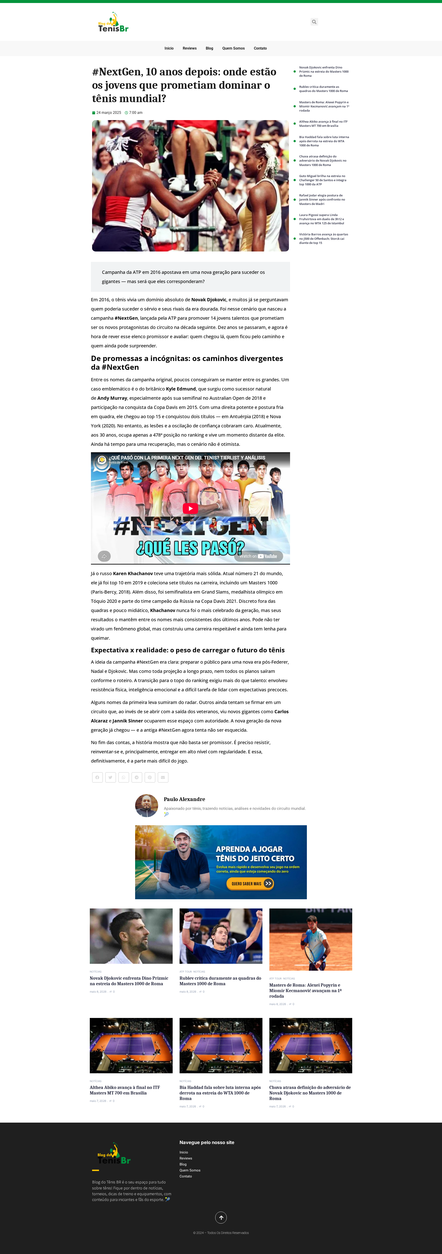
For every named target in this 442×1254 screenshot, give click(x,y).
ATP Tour (186, 971)
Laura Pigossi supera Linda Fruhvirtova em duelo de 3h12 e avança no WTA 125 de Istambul (321, 219)
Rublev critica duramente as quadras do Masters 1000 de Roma (323, 89)
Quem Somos (233, 48)
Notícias (96, 971)
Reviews (190, 48)
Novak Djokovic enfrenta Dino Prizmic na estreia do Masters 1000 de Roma (324, 71)
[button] (314, 22)
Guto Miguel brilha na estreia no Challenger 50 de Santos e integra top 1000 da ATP (322, 180)
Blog (209, 48)
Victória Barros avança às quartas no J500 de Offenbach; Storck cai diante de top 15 (323, 238)
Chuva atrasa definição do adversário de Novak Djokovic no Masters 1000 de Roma (322, 160)
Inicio (169, 48)
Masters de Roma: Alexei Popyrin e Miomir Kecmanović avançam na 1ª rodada (324, 106)
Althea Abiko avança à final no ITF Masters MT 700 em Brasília (323, 123)
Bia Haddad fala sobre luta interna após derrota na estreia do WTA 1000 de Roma (324, 141)
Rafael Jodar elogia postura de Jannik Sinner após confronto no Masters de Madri (322, 199)
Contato (260, 48)
